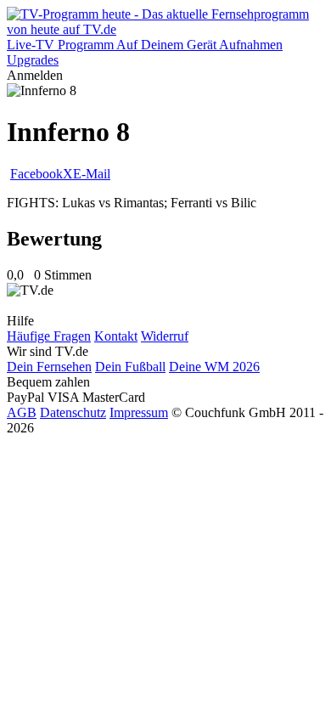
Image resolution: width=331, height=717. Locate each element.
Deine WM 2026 (214, 366)
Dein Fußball (130, 366)
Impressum (138, 412)
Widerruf (164, 336)
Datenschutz (73, 412)
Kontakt (115, 336)
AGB (21, 412)
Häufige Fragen (49, 336)
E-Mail (91, 174)
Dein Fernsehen (49, 366)
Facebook (36, 174)
